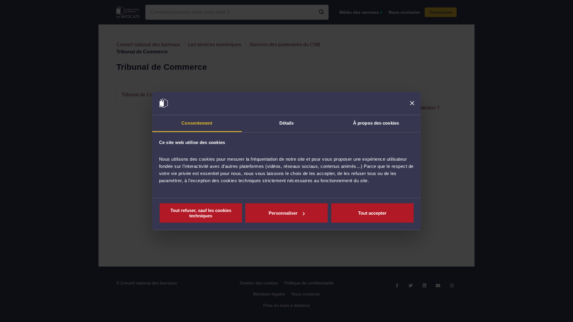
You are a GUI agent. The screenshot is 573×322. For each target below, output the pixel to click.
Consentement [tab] (196, 123)
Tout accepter (372, 213)
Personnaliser (283, 213)
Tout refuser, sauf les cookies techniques (200, 213)
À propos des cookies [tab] (376, 123)
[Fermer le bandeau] (412, 103)
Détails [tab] (286, 123)
